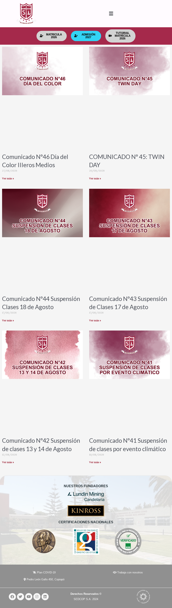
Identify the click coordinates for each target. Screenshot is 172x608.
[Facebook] (12, 596)
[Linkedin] (45, 596)
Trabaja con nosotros (129, 572)
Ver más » (8, 178)
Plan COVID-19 (46, 572)
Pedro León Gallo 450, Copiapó (45, 579)
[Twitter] (20, 596)
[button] (86, 13)
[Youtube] (28, 596)
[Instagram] (36, 596)
